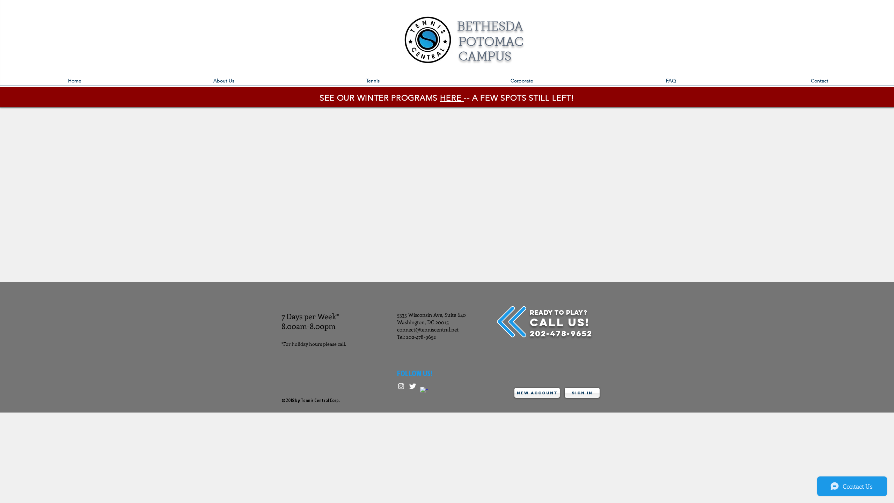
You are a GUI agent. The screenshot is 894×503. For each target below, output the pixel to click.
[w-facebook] (424, 391)
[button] (372, 83)
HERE (452, 98)
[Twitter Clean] (413, 386)
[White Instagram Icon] (401, 386)
